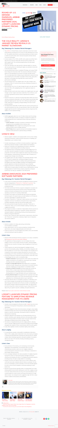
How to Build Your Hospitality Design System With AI (50, 82)
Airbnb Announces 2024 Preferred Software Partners (19, 175)
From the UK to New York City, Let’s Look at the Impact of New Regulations (17, 406)
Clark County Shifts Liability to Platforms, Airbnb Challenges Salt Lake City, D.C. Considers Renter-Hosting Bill (49, 91)
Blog (6, 37)
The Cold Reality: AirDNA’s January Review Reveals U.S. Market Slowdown (16, 43)
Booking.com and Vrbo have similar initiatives (16, 239)
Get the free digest (48, 65)
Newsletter (32, 4)
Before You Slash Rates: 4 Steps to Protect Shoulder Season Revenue (49, 101)
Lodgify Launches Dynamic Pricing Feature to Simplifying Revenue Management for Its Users (19, 296)
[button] (54, 5)
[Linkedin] (2, 386)
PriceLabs (50, 4)
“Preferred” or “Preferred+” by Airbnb (24, 183)
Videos (36, 4)
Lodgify (28, 304)
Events (40, 4)
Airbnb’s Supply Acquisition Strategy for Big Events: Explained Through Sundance (50, 77)
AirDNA (8, 50)
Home (3, 37)
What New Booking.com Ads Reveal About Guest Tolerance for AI (50, 86)
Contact (44, 4)
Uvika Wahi (3, 28)
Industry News (25, 4)
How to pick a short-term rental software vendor (19, 290)
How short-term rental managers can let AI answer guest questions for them (49, 96)
